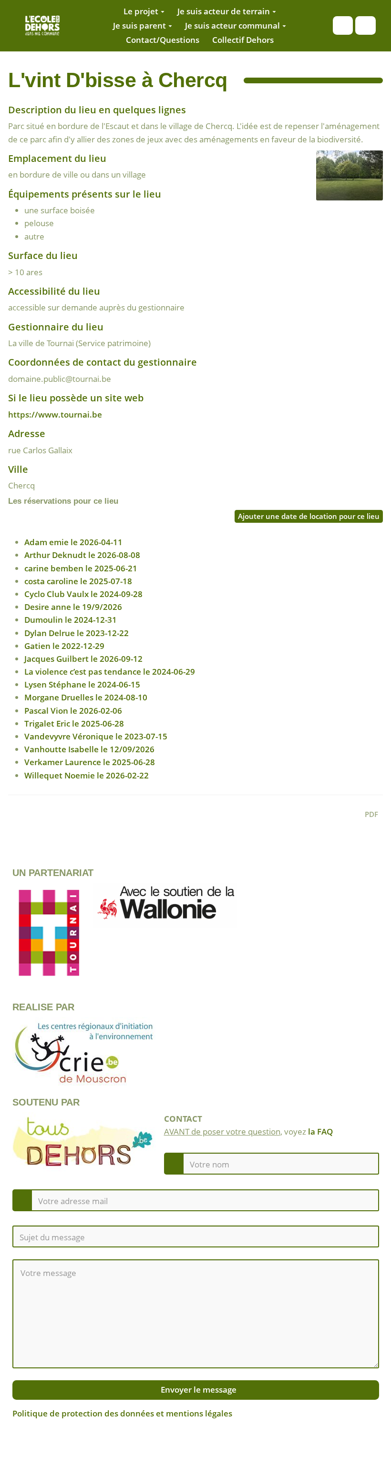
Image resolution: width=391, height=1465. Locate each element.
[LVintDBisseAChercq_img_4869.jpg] (345, 180)
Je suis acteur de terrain (223, 11)
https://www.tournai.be (55, 414)
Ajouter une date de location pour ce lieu (309, 516)
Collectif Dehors (243, 39)
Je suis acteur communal (232, 25)
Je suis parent (139, 25)
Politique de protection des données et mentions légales (122, 1413)
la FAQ (320, 1131)
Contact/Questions (162, 39)
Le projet (140, 11)
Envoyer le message (198, 1389)
